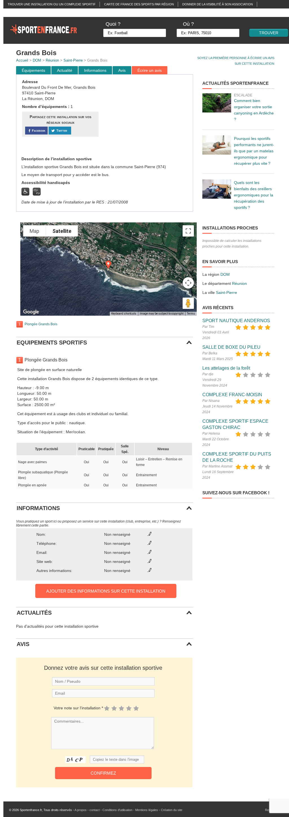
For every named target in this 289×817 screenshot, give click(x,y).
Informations (95, 70)
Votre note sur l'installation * (78, 708)
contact (94, 810)
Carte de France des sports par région (139, 4)
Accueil (22, 60)
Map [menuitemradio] (34, 231)
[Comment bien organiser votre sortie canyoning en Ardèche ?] (216, 102)
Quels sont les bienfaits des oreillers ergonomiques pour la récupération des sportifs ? (253, 195)
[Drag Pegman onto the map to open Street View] (188, 303)
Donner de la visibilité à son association (217, 4)
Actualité (64, 70)
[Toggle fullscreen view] (188, 231)
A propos (81, 810)
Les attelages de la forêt (226, 368)
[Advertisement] (146, 115)
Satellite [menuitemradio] (61, 231)
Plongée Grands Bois (41, 324)
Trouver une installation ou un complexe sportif (52, 4)
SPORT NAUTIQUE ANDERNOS (236, 320)
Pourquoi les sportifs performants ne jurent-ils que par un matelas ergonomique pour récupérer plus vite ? (254, 151)
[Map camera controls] (188, 283)
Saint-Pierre (73, 60)
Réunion (52, 60)
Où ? (188, 24)
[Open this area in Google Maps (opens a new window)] (31, 312)
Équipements (33, 70)
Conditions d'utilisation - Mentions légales (130, 810)
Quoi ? (113, 24)
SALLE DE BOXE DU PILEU (231, 347)
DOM (37, 60)
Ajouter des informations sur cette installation (105, 591)
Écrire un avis (149, 70)
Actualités (17, 12)
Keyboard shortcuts (123, 313)
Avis (122, 70)
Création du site (171, 810)
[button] (108, 264)
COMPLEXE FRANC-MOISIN (232, 394)
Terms (191, 313)
